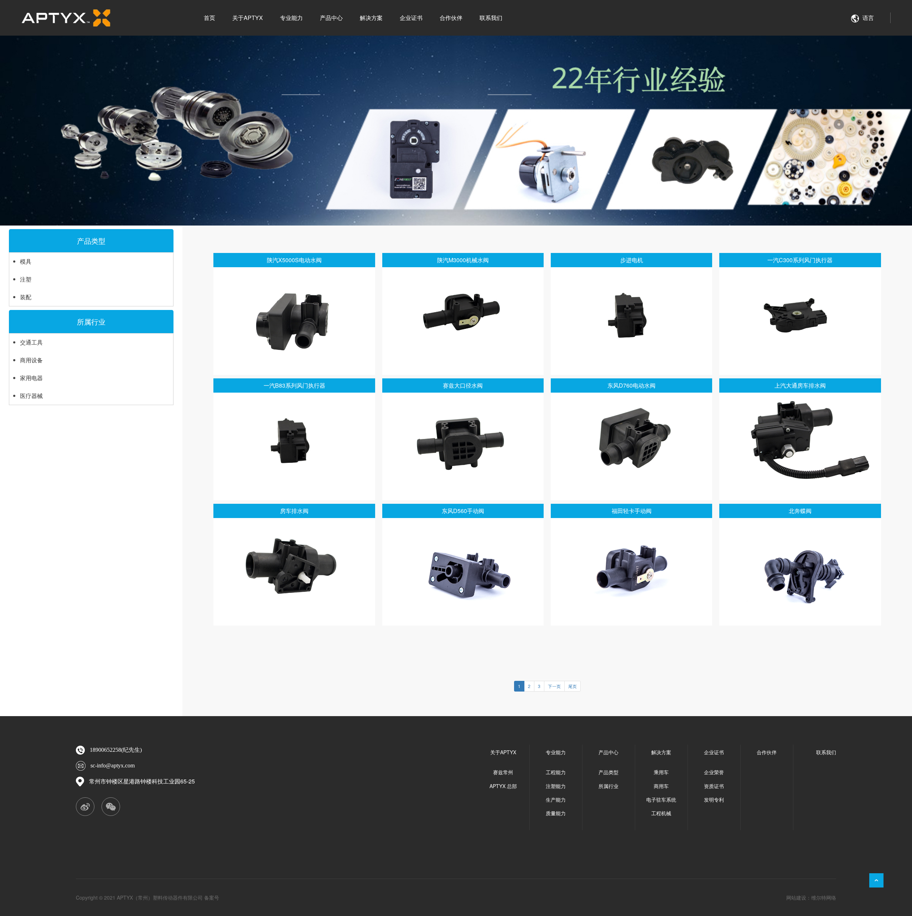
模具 (25, 261)
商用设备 (31, 360)
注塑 (25, 279)
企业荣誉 (714, 772)
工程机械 (661, 813)
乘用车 (661, 772)
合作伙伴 (451, 18)
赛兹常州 (503, 772)
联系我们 (491, 18)
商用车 (661, 786)
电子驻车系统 (661, 799)
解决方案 (371, 18)
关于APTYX (247, 18)
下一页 (554, 686)
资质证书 (714, 786)
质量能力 (556, 813)
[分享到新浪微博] (85, 807)
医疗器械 (31, 396)
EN (871, 35)
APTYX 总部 (503, 786)
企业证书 (411, 18)
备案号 (211, 897)
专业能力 (291, 18)
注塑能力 (556, 786)
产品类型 (91, 241)
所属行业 (91, 321)
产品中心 (331, 18)
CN (871, 44)
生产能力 (556, 799)
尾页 (572, 686)
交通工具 (31, 342)
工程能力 (556, 772)
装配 (25, 297)
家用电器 (31, 378)
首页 (209, 18)
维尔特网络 (823, 897)
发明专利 (714, 799)
